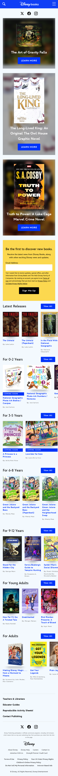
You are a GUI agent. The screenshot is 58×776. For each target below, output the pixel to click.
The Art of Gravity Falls (29, 52)
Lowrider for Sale (34, 454)
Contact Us (46, 750)
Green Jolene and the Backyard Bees (11, 507)
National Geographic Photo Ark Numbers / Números (37, 396)
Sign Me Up (29, 290)
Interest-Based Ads (44, 766)
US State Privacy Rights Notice (16, 284)
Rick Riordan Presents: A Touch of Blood (48, 620)
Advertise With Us (16, 753)
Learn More (29, 60)
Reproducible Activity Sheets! (18, 710)
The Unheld (8, 340)
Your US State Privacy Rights (42, 759)
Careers (35, 750)
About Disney (13, 750)
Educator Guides (11, 704)
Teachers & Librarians (14, 699)
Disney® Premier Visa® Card (36, 753)
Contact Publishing (12, 716)
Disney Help (25, 750)
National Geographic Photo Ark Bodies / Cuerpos (13, 400)
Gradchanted (28, 617)
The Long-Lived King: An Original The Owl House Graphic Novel (29, 133)
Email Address (12, 263)
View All (48, 306)
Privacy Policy (42, 281)
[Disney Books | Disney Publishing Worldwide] (29, 4)
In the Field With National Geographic (49, 343)
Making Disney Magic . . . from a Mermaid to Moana (15, 673)
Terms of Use (9, 759)
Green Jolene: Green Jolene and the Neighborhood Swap (49, 510)
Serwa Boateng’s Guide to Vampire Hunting (33, 567)
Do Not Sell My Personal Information (19, 766)
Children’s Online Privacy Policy (28, 762)
